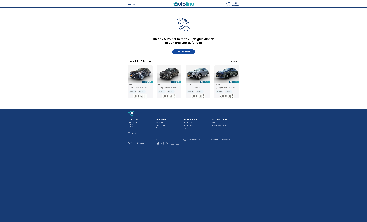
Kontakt (133, 133)
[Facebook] (157, 143)
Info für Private (188, 122)
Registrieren (187, 128)
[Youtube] (162, 143)
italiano (194, 139)
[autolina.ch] (183, 4)
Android (142, 143)
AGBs (213, 122)
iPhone (132, 143)
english (198, 139)
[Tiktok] (172, 143)
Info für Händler (188, 125)
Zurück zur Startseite (183, 52)
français (189, 139)
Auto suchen (159, 122)
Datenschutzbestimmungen (219, 125)
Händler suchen (160, 125)
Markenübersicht (161, 128)
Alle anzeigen (234, 61)
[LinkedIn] (167, 143)
